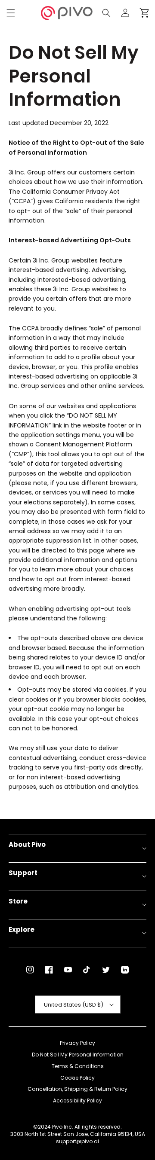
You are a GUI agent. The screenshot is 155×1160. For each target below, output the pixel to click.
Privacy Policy (77, 1043)
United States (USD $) (73, 1005)
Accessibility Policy (77, 1100)
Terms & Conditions (78, 1066)
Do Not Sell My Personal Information (78, 1054)
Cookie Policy (77, 1078)
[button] (10, 12)
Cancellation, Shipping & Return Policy (77, 1089)
